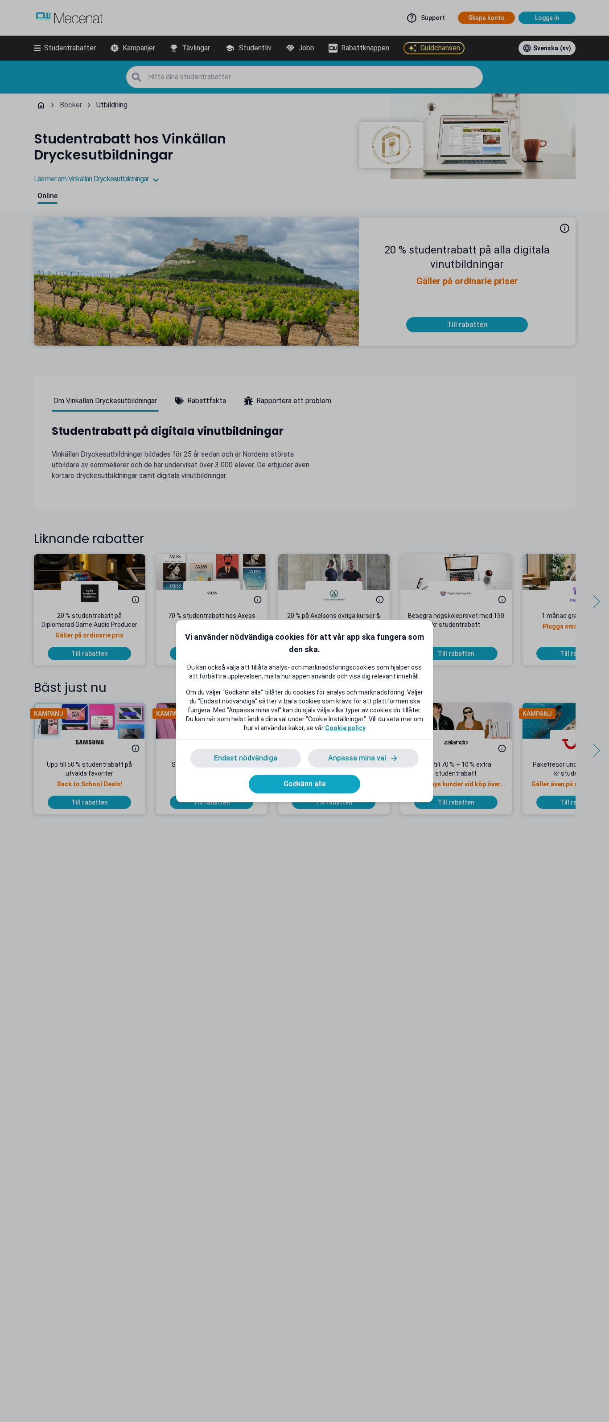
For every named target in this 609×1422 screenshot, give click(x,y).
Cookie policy (345, 727)
